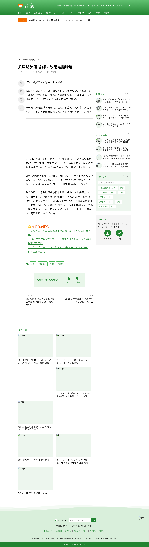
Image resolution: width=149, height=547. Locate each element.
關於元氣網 (48, 531)
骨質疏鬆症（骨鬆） (107, 192)
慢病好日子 (109, 12)
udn (20, 59)
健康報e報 (62, 520)
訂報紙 (96, 538)
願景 (109, 6)
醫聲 (98, 12)
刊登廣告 (35, 538)
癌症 (32, 59)
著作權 (70, 538)
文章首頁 (93, 531)
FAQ (42, 538)
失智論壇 (38, 12)
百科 (56, 12)
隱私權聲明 (79, 538)
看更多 (127, 93)
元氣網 (26, 59)
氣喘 (113, 206)
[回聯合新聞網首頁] (20, 6)
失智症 (121, 192)
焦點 (20, 12)
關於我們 (104, 538)
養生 (28, 12)
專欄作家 (102, 531)
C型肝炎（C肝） (105, 202)
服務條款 (63, 538)
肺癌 (33, 264)
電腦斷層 (42, 264)
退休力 (81, 12)
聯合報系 (88, 538)
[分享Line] (21, 91)
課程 (72, 12)
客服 (47, 538)
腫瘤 (52, 264)
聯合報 (62, 6)
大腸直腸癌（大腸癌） (108, 188)
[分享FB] (21, 83)
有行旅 (101, 6)
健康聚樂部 (58, 531)
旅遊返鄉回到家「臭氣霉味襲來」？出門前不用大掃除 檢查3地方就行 (63, 20)
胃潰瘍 (118, 202)
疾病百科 (77, 531)
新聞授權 (54, 538)
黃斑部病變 (103, 206)
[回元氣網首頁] (28, 5)
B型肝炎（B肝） (105, 197)
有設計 (92, 6)
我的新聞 (118, 6)
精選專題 (68, 531)
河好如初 (82, 6)
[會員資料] (126, 6)
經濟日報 (72, 6)
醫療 (48, 12)
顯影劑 (60, 264)
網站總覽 (113, 538)
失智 (90, 12)
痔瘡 (122, 188)
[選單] (129, 6)
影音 (64, 12)
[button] (129, 13)
